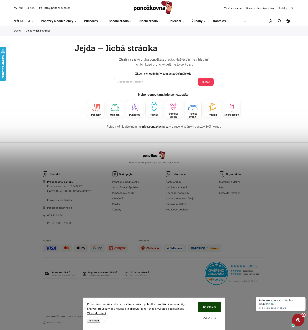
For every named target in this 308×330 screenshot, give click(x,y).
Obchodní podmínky (177, 192)
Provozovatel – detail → (59, 200)
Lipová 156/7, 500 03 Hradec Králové (69, 190)
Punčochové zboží (123, 192)
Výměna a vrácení (233, 8)
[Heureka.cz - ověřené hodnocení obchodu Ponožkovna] (235, 274)
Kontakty (282, 8)
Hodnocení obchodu (177, 209)
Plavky (116, 203)
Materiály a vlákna (229, 181)
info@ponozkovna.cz (155, 126)
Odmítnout (209, 318)
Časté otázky (173, 181)
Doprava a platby (176, 203)
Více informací (96, 313)
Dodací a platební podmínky (260, 8)
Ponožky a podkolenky (125, 181)
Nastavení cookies (55, 323)
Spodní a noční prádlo (125, 187)
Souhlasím (209, 307)
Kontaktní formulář (229, 192)
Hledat (206, 82)
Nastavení (94, 320)
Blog (221, 187)
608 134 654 (55, 215)
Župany (116, 209)
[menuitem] (25, 21)
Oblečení (117, 198)
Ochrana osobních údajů (180, 198)
